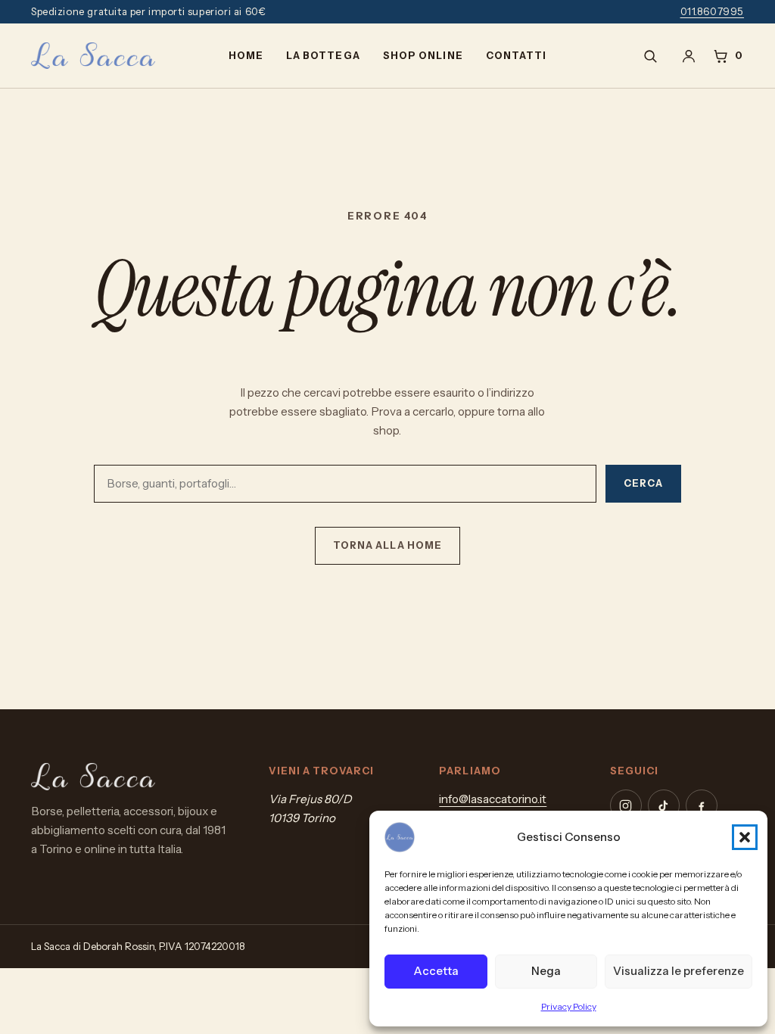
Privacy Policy (568, 1006)
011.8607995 (712, 11)
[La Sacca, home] (93, 56)
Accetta (436, 971)
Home (246, 55)
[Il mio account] (688, 56)
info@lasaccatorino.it (492, 799)
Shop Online (422, 55)
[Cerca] (650, 56)
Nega (546, 971)
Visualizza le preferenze (678, 971)
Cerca (643, 483)
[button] (744, 837)
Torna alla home (387, 545)
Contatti (516, 55)
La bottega (322, 55)
